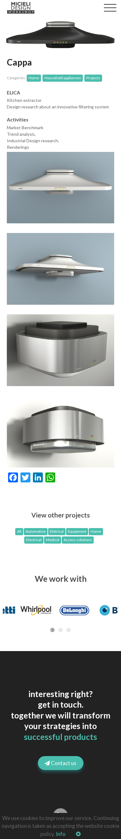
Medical (52, 539)
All (19, 531)
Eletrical (57, 531)
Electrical (34, 539)
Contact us (63, 763)
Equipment (77, 531)
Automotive (36, 531)
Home (96, 531)
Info (60, 834)
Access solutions (78, 539)
